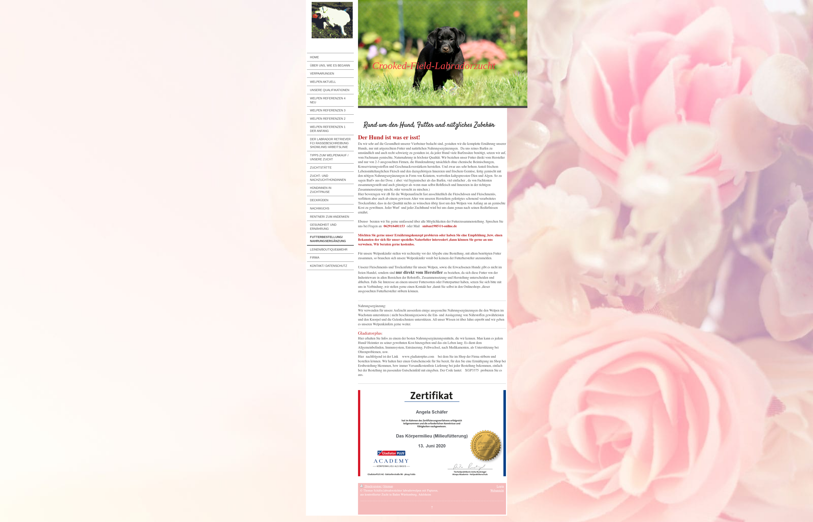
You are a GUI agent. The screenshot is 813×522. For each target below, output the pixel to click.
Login (500, 486)
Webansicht (497, 490)
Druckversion (373, 486)
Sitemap (388, 486)
